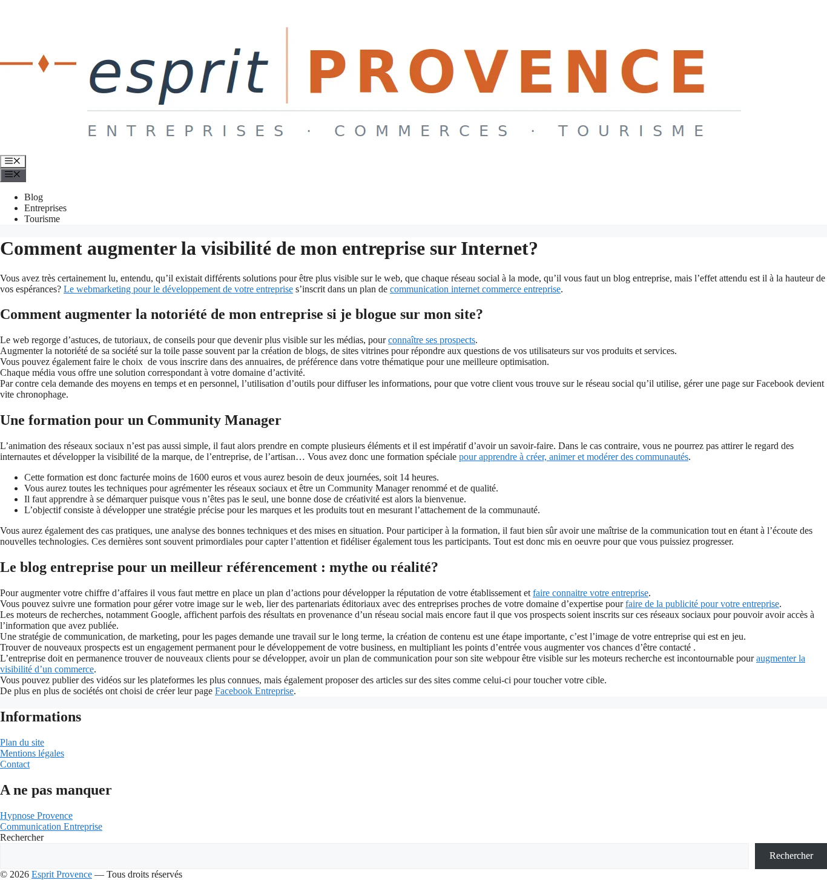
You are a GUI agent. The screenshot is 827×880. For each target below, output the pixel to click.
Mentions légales (32, 753)
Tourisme (42, 219)
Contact (15, 764)
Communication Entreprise (51, 826)
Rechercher (22, 837)
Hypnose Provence (36, 815)
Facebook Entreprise (254, 691)
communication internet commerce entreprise (475, 289)
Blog (33, 197)
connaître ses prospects (431, 340)
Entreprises (45, 208)
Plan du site (22, 742)
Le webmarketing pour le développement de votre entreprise (178, 289)
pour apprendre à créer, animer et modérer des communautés (573, 456)
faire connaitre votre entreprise (590, 593)
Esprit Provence (61, 874)
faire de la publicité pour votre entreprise (702, 604)
